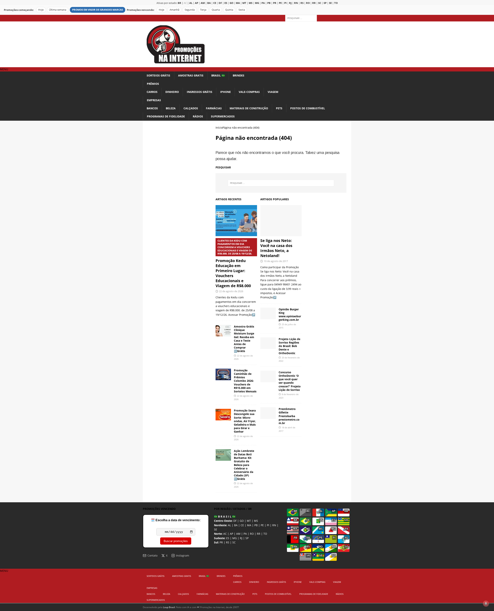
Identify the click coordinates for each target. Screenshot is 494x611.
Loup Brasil (169, 607)
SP (247, 538)
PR (221, 542)
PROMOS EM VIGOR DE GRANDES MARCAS (97, 9)
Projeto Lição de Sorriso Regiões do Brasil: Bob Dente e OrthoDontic (289, 346)
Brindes (238, 75)
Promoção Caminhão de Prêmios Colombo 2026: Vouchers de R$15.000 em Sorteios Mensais (245, 380)
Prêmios (153, 84)
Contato (152, 555)
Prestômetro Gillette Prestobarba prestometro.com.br (289, 416)
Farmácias (214, 108)
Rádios (198, 116)
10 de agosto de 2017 (276, 261)
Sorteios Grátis (158, 75)
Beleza (171, 108)
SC (234, 542)
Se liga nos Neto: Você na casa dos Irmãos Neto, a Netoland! (276, 248)
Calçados (191, 108)
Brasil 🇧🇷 (218, 75)
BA (236, 525)
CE (242, 525)
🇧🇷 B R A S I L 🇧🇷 (224, 516)
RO (252, 533)
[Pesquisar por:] (301, 18)
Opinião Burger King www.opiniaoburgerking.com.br (290, 314)
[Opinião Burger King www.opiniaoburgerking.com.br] (268, 313)
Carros (152, 92)
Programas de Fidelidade (166, 116)
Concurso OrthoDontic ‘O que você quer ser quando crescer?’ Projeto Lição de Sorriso (290, 381)
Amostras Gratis (190, 75)
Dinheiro (172, 92)
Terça (203, 9)
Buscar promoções (176, 541)
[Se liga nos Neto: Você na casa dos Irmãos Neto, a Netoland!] (281, 220)
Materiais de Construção (249, 108)
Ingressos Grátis (199, 92)
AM (238, 533)
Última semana (57, 9)
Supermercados (223, 116)
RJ (241, 538)
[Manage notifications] (486, 603)
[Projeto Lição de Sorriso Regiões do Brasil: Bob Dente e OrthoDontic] (268, 343)
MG (234, 538)
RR (258, 533)
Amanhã (174, 9)
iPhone (225, 92)
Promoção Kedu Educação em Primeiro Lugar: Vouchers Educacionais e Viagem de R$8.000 (234, 263)
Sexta (242, 9)
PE (262, 525)
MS (256, 521)
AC (185, 3)
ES (227, 538)
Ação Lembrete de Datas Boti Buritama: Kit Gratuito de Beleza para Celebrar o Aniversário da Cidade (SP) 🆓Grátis (244, 465)
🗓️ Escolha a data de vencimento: (175, 520)
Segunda (190, 9)
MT (249, 521)
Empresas (154, 100)
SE (215, 529)
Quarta (216, 9)
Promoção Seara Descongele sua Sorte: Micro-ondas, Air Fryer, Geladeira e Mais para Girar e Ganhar (245, 421)
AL (229, 525)
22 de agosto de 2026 (231, 291)
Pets (279, 108)
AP (231, 533)
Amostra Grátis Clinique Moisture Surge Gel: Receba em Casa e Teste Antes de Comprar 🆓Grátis (244, 339)
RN (274, 525)
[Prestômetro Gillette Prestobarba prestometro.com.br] (268, 413)
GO (242, 521)
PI (268, 525)
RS (227, 542)
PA (245, 533)
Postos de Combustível (307, 108)
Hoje (41, 9)
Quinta (229, 9)
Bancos (152, 108)
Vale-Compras (249, 92)
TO (265, 533)
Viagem (273, 92)
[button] (4, 69)
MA (249, 525)
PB (256, 525)
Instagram (182, 555)
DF (235, 521)
